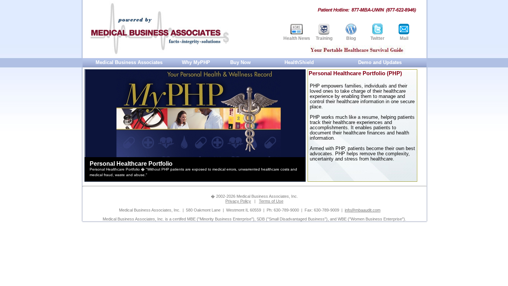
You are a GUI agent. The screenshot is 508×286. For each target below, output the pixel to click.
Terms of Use (271, 201)
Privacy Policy (238, 201)
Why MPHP (196, 62)
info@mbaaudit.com (362, 210)
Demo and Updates (380, 62)
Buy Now (240, 62)
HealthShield (299, 62)
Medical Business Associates (129, 62)
